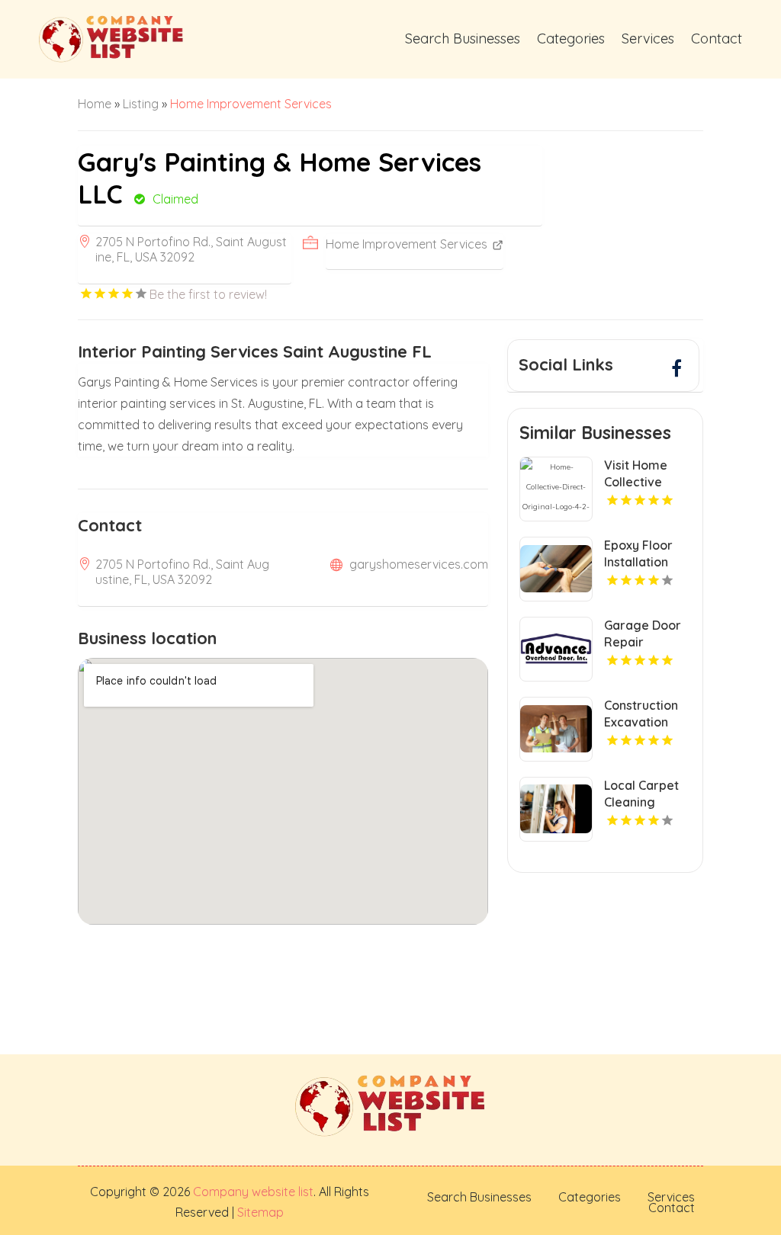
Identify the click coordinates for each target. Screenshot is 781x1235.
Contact (716, 38)
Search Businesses (462, 38)
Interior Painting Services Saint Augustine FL (255, 351)
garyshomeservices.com (418, 564)
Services (648, 38)
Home (94, 103)
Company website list (253, 1191)
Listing (141, 103)
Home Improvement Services (251, 103)
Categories (571, 38)
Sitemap (259, 1212)
